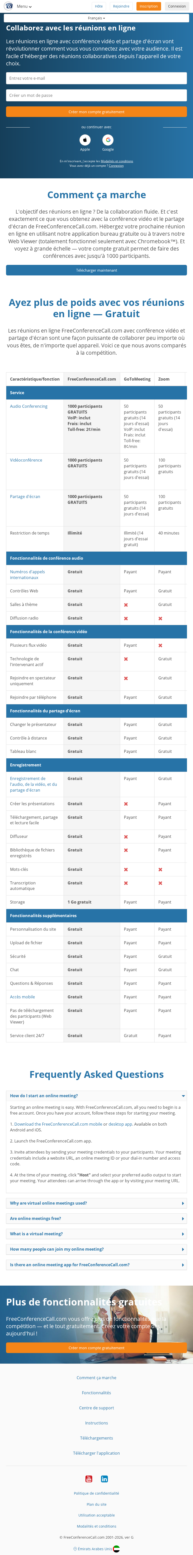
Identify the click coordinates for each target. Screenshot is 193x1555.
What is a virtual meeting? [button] (36, 1234)
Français (95, 18)
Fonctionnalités (96, 1393)
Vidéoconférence (26, 460)
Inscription (149, 6)
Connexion (177, 6)
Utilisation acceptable (96, 1515)
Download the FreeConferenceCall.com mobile (58, 1124)
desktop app (120, 1124)
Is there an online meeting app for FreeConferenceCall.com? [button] (70, 1264)
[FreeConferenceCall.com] (8, 6)
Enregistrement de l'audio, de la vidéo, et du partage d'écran (33, 784)
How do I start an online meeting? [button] (44, 1095)
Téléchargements (96, 1438)
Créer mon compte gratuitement (96, 111)
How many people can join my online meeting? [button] (57, 1249)
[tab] (96, 1096)
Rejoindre (121, 6)
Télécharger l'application (96, 1453)
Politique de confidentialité (96, 1493)
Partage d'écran (25, 496)
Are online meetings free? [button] (35, 1218)
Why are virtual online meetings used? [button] (48, 1203)
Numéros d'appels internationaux (27, 574)
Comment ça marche (96, 1377)
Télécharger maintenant (96, 270)
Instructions (96, 1423)
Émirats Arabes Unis (95, 1548)
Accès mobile (22, 997)
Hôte (99, 6)
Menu (23, 6)
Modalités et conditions (117, 161)
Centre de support (96, 1408)
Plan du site (97, 1504)
